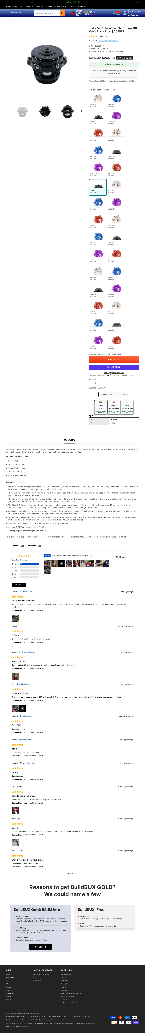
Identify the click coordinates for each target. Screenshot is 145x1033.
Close (138, 2)
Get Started (40, 947)
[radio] (98, 101)
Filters (19, 585)
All (7, 20)
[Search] (49, 13)
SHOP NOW (76, 2)
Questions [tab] (34, 546)
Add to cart (114, 359)
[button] (7, 111)
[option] (44, 60)
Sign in (130, 12)
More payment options (114, 373)
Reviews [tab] (17, 546)
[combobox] (47, 13)
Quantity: (93, 379)
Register (137, 11)
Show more (71, 873)
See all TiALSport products (108, 41)
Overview (69, 440)
